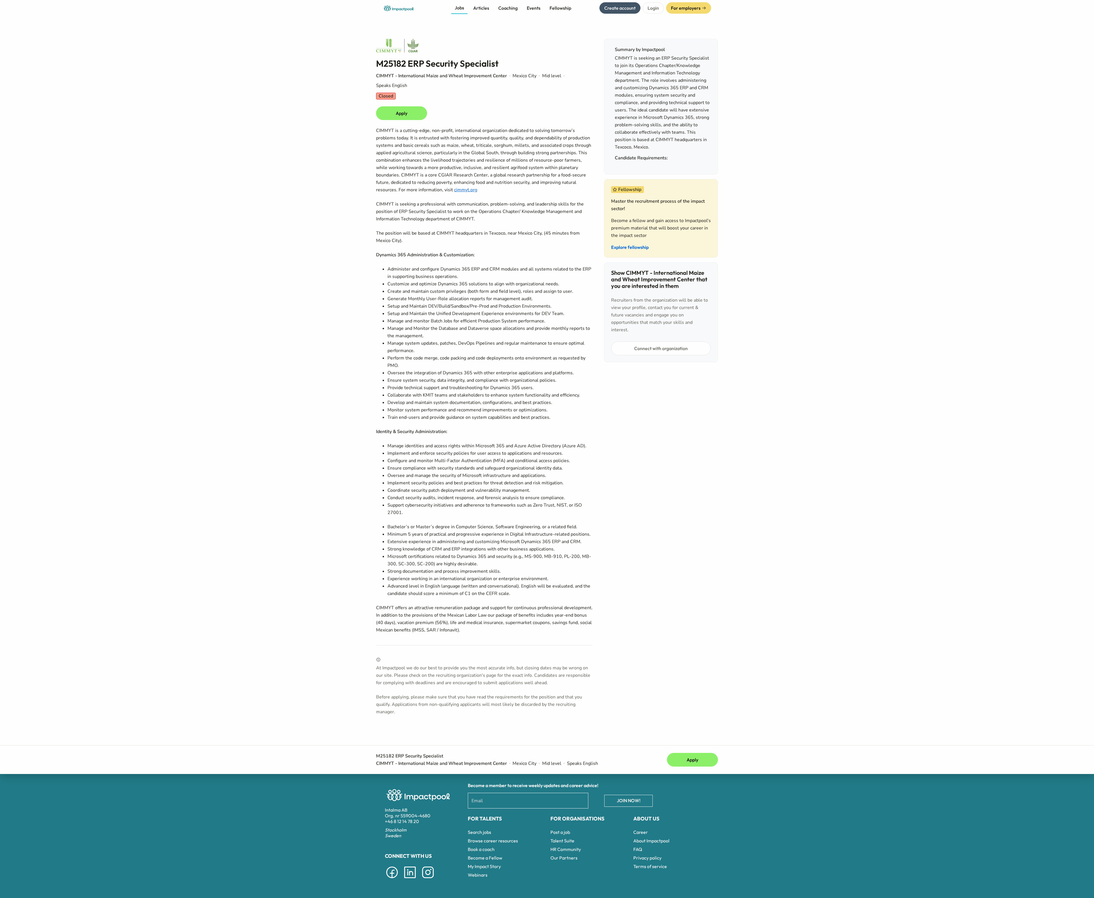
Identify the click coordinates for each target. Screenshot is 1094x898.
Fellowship (560, 8)
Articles (481, 8)
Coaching (508, 8)
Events (533, 8)
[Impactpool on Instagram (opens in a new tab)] (428, 879)
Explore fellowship (630, 247)
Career (640, 832)
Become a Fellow (485, 858)
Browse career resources (493, 841)
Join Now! (628, 800)
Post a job (560, 832)
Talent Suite (562, 841)
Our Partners (563, 858)
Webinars (477, 875)
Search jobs (479, 832)
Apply (401, 113)
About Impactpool (651, 841)
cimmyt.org (465, 190)
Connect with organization (661, 348)
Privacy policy (647, 858)
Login (653, 8)
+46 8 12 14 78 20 (402, 821)
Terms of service (650, 866)
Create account (620, 8)
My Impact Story (484, 866)
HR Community (565, 849)
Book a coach (481, 849)
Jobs (459, 8)
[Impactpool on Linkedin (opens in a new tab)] (410, 879)
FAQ (637, 849)
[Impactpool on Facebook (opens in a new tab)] (392, 879)
